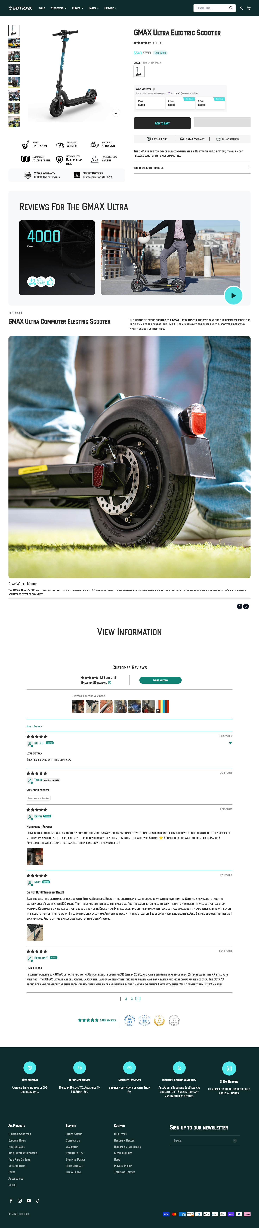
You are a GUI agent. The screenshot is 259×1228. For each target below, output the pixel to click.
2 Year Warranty (195, 139)
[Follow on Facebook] (10, 1200)
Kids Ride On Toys (19, 1159)
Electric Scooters (19, 1134)
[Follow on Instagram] (19, 1200)
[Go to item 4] (14, 69)
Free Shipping (159, 139)
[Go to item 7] (14, 108)
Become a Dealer (124, 1140)
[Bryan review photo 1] (35, 856)
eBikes (76, 8)
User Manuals (74, 1166)
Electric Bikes (17, 1140)
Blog (117, 1159)
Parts (92, 8)
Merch (12, 1185)
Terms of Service (124, 1172)
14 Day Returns (230, 139)
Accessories (15, 1178)
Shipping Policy (75, 1159)
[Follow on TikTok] (37, 1200)
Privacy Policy (123, 1166)
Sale (42, 8)
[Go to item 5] (14, 82)
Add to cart (162, 123)
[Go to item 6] (14, 95)
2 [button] (126, 999)
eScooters (57, 8)
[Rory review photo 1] (35, 932)
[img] (37, 737)
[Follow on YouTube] (28, 1200)
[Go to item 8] (14, 121)
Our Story (120, 1134)
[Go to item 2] (14, 43)
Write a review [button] (160, 680)
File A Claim (73, 1172)
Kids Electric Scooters (22, 1153)
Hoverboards (16, 1147)
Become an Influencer (127, 1147)
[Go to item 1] (14, 30)
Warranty (72, 1147)
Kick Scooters (17, 1166)
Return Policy (74, 1153)
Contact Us (73, 1140)
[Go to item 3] (14, 56)
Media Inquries (123, 1153)
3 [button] (132, 999)
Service (109, 8)
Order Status (74, 1134)
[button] (142, 43)
